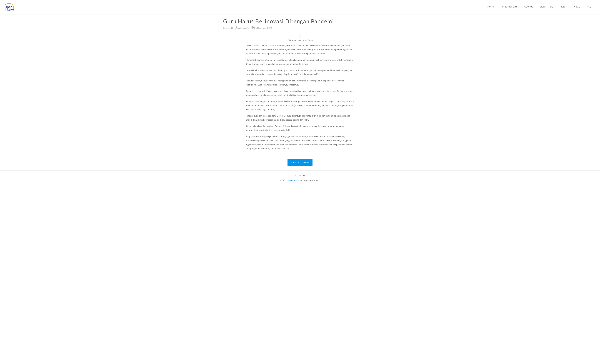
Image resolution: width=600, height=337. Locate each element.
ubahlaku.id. (294, 180)
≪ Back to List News (300, 162)
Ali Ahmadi (243, 28)
